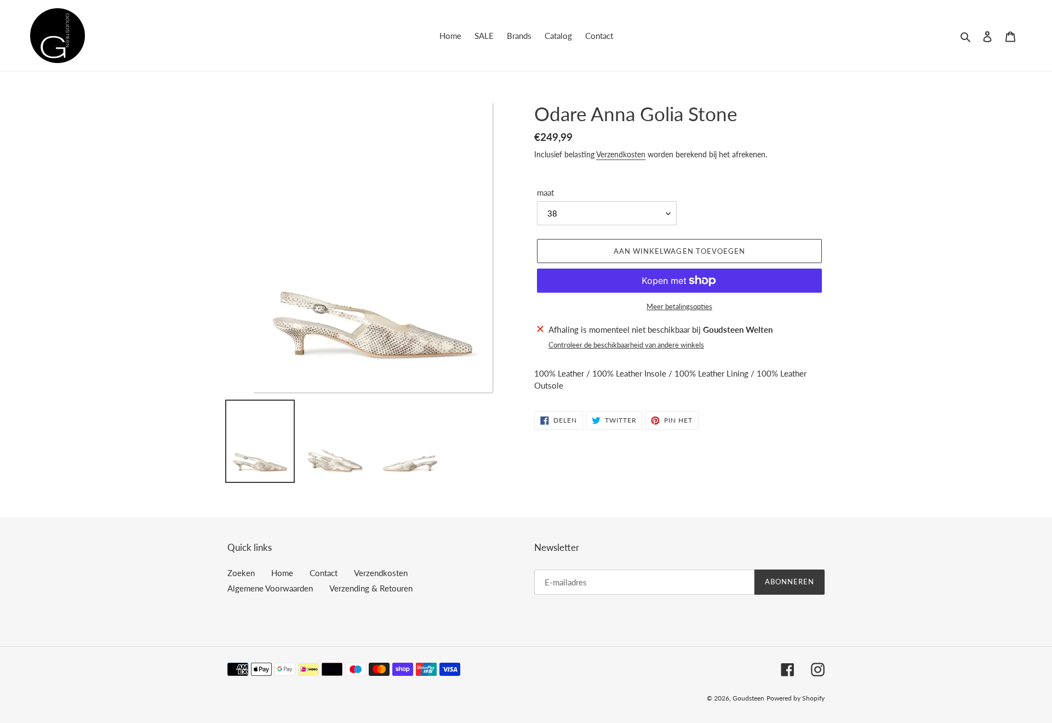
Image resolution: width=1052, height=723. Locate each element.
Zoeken (241, 573)
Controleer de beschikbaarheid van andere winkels (626, 344)
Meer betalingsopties (679, 306)
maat (545, 192)
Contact (324, 573)
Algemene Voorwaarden (270, 588)
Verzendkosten (620, 154)
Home (282, 573)
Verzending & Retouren (371, 588)
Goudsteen (748, 698)
